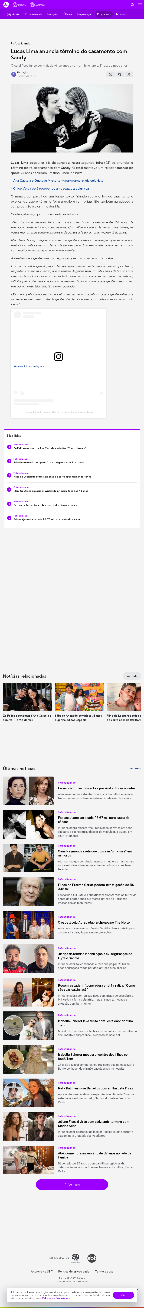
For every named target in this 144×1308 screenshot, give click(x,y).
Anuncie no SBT (42, 1271)
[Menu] (140, 5)
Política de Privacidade (56, 1298)
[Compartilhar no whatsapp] (110, 74)
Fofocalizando (20, 43)
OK (123, 1295)
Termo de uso (104, 1271)
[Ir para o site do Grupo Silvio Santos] (66, 1258)
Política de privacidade (73, 1271)
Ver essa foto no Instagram (29, 366)
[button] (27, 705)
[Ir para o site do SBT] (91, 1258)
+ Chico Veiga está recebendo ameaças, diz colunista (50, 188)
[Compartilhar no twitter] (129, 74)
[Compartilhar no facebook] (120, 74)
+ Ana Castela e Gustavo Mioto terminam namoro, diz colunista (57, 180)
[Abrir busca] (132, 4)
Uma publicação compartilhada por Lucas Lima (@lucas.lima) (58, 412)
